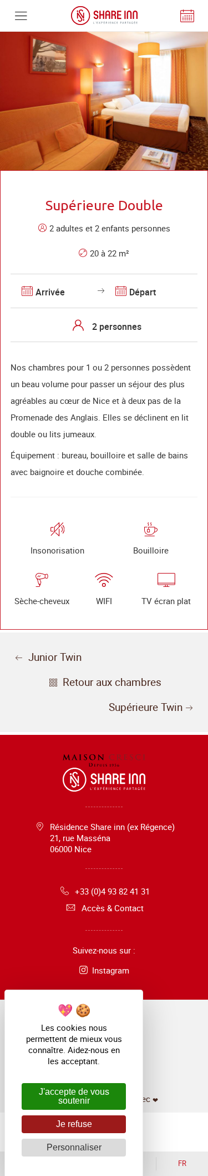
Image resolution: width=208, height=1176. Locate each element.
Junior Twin (54, 657)
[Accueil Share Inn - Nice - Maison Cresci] (104, 15)
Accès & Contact (113, 907)
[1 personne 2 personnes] (104, 325)
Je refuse (74, 1124)
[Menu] (21, 15)
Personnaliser (74, 1147)
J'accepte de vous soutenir (74, 1096)
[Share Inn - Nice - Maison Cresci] (104, 763)
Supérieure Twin (145, 707)
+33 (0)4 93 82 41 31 (112, 891)
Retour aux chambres (110, 682)
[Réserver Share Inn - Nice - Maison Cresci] (187, 15)
